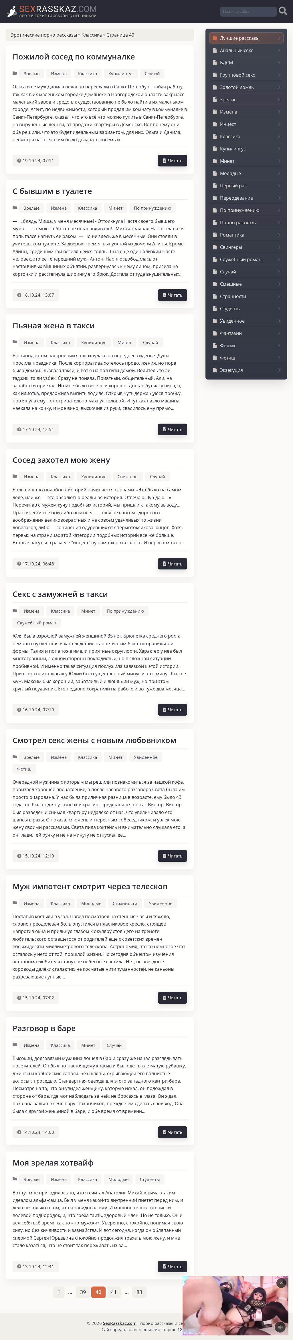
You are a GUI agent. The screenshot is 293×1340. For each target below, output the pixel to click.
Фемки (227, 345)
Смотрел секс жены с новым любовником (94, 740)
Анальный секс (236, 50)
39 (83, 1292)
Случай (152, 73)
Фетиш (24, 769)
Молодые (91, 903)
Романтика (232, 235)
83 (139, 1292)
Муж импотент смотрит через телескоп (90, 886)
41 (114, 1292)
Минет (115, 208)
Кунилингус (120, 73)
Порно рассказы (238, 222)
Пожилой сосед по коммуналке (74, 56)
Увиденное (145, 757)
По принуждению (152, 208)
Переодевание (236, 198)
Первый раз (233, 185)
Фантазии (231, 333)
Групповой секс (237, 75)
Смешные (231, 284)
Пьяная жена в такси (54, 325)
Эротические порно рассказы (44, 35)
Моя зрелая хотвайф (53, 1162)
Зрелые (31, 73)
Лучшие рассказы (240, 38)
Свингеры (128, 476)
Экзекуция (231, 370)
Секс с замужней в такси (60, 594)
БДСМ (226, 62)
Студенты (150, 1179)
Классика (92, 35)
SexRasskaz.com (119, 1323)
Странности (125, 903)
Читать (175, 160)
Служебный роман (36, 623)
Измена (59, 73)
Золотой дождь (237, 87)
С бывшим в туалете (52, 191)
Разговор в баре (44, 1028)
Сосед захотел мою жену (61, 459)
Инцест (228, 124)
